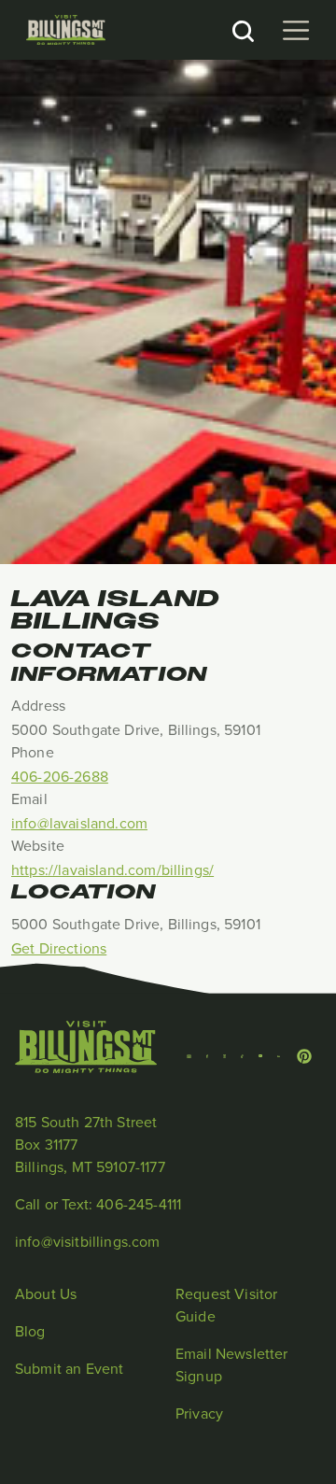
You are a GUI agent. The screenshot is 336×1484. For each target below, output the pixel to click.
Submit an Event (69, 1368)
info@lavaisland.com (79, 823)
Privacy (199, 1413)
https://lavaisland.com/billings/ (112, 869)
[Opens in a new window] (189, 1054)
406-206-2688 (59, 776)
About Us (46, 1293)
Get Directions (58, 948)
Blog (30, 1331)
